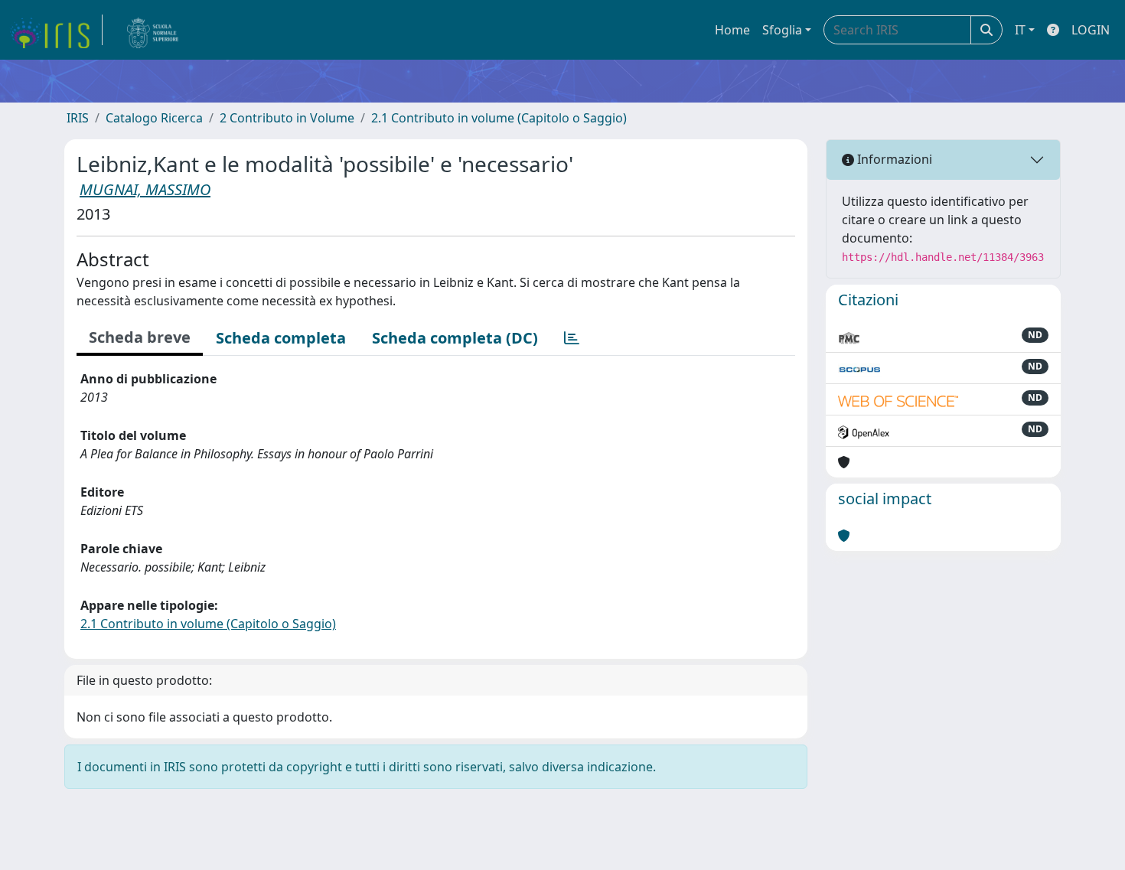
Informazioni (893, 159)
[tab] (571, 338)
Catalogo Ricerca (154, 117)
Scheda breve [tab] (140, 337)
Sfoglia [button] (782, 29)
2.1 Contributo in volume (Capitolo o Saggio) (499, 117)
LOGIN (1090, 29)
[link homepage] (56, 30)
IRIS (78, 117)
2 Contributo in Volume (287, 117)
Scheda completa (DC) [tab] (455, 337)
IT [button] (1020, 29)
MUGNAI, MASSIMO (145, 189)
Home (732, 29)
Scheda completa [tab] (281, 337)
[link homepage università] (153, 30)
